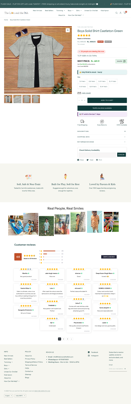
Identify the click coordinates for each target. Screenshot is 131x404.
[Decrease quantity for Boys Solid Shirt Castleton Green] (79, 100)
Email (110, 365)
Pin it (100, 160)
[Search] (117, 13)
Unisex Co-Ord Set (91, 10)
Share (82, 160)
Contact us (29, 371)
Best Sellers (49, 10)
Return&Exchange (85, 142)
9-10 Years (102, 81)
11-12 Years (82, 86)
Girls (78, 10)
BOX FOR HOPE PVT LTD (42, 391)
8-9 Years (92, 81)
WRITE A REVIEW (109, 257)
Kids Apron (105, 10)
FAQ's (27, 368)
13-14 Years (103, 86)
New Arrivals (37, 10)
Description (83, 131)
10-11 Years (112, 81)
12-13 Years (92, 86)
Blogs (27, 378)
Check (121, 155)
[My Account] (121, 13)
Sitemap (28, 374)
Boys (69, 10)
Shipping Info (83, 137)
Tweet (91, 160)
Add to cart (107, 100)
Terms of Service (31, 365)
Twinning (59, 10)
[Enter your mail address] (125, 368)
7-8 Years (82, 81)
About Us (61, 15)
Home (6, 20)
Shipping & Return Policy (34, 362)
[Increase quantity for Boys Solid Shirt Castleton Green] (84, 100)
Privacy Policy (30, 359)
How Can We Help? (75, 15)
